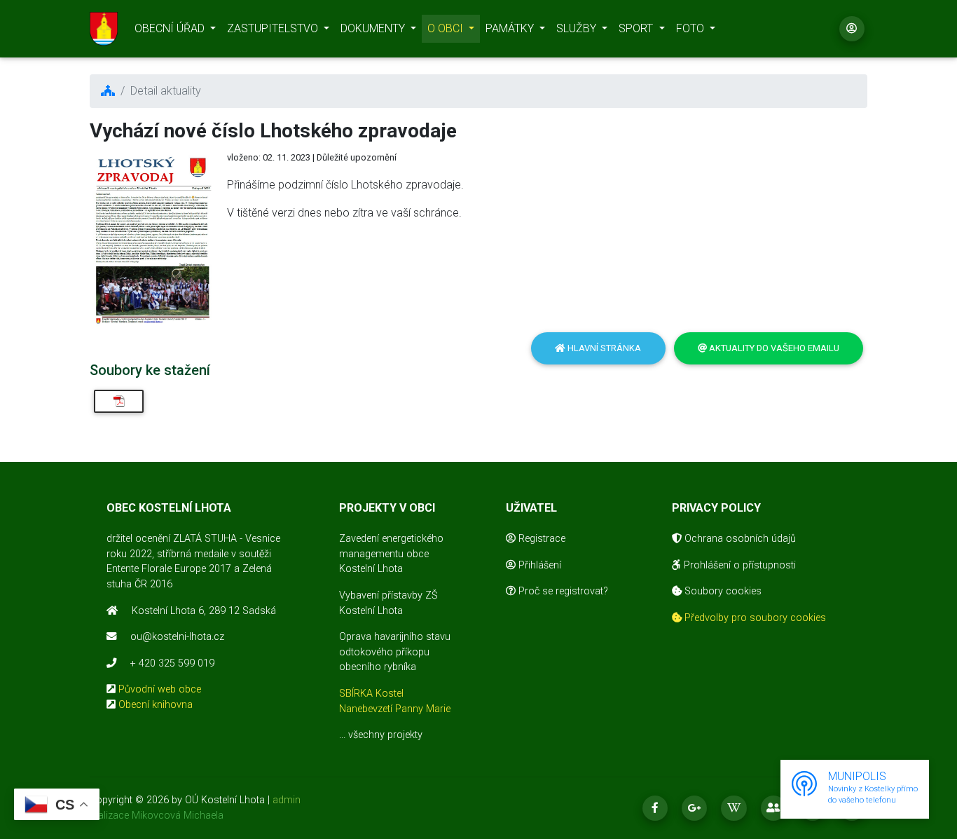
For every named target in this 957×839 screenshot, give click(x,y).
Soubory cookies (722, 591)
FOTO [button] (691, 28)
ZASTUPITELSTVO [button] (274, 28)
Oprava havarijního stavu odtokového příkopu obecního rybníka (394, 652)
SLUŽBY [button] (577, 28)
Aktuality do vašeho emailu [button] (773, 348)
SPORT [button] (637, 28)
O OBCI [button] (446, 28)
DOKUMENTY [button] (374, 28)
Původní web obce (159, 689)
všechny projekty (385, 735)
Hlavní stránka (603, 348)
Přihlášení (538, 565)
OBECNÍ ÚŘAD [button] (171, 28)
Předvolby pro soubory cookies (754, 618)
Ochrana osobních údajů (739, 539)
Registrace (540, 539)
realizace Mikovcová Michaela (156, 815)
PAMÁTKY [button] (511, 28)
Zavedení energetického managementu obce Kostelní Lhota (391, 554)
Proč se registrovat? (562, 591)
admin (287, 800)
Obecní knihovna (155, 705)
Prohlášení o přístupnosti (738, 565)
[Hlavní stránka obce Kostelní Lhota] (104, 28)
